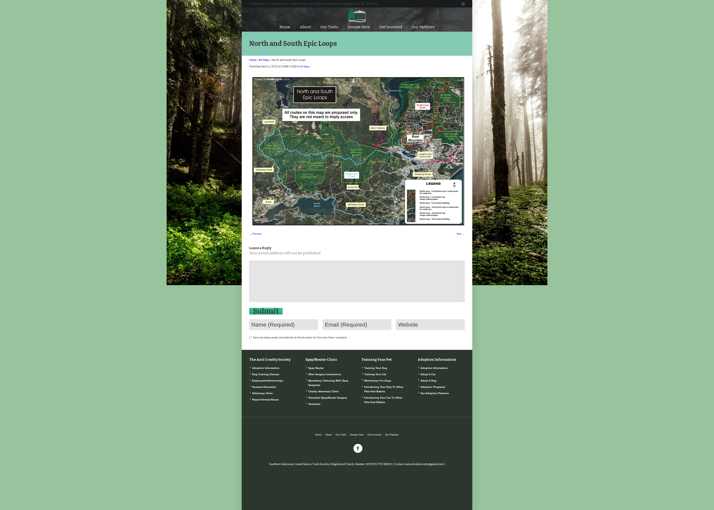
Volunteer (314, 404)
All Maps (264, 59)
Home (252, 59)
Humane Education (264, 386)
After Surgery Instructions (324, 374)
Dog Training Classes (265, 374)
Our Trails (341, 435)
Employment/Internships (267, 380)
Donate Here (357, 435)
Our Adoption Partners (434, 393)
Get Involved (374, 435)
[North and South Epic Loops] (357, 152)
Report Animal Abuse (265, 399)
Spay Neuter (316, 367)
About (328, 435)
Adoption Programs (432, 386)
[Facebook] (463, 4)
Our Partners (392, 435)
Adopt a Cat (427, 374)
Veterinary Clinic (262, 393)
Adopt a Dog (428, 380)
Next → (461, 233)
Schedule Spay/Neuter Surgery (327, 397)
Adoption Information (265, 367)
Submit (266, 311)
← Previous (255, 233)
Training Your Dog (375, 367)
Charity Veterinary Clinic (323, 391)
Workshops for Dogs (377, 380)
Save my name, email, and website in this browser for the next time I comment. (300, 337)
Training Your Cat (375, 374)
